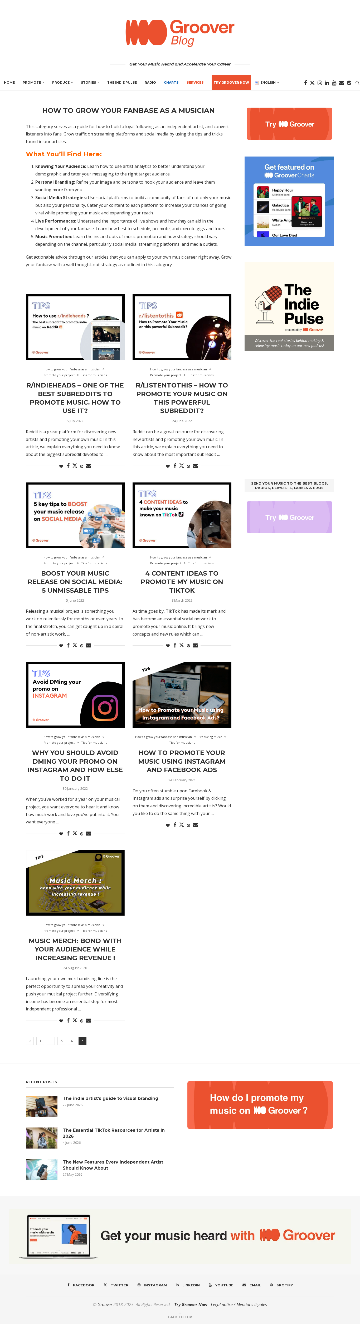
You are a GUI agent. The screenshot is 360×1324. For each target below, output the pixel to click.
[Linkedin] (327, 82)
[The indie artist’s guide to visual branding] (41, 1106)
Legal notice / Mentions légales (239, 1304)
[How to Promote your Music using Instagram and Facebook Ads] (182, 695)
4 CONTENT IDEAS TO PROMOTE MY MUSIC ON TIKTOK (181, 582)
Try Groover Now (190, 1304)
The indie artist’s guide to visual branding (110, 1098)
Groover (105, 1304)
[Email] (341, 82)
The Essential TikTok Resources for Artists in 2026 (114, 1133)
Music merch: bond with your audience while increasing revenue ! (75, 949)
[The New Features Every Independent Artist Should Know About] (41, 1169)
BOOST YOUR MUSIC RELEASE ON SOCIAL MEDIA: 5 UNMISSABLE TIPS (75, 582)
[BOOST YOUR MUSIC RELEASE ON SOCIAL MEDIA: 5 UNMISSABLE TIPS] (75, 515)
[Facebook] (305, 82)
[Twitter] (312, 82)
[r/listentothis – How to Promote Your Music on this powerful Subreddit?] (182, 327)
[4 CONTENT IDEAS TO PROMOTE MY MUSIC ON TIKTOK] (182, 515)
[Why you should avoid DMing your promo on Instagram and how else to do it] (75, 695)
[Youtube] (334, 82)
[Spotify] (349, 82)
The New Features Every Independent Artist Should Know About (113, 1165)
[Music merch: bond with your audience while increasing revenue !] (75, 883)
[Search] (357, 82)
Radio (150, 82)
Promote (32, 82)
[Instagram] (320, 82)
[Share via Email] (88, 466)
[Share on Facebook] (68, 466)
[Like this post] (61, 466)
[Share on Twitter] (74, 465)
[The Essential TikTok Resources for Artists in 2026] (41, 1138)
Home (9, 82)
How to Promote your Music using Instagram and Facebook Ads (182, 761)
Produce (61, 82)
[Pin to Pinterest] (81, 466)
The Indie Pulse (122, 82)
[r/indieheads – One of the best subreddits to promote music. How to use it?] (75, 327)
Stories (88, 82)
